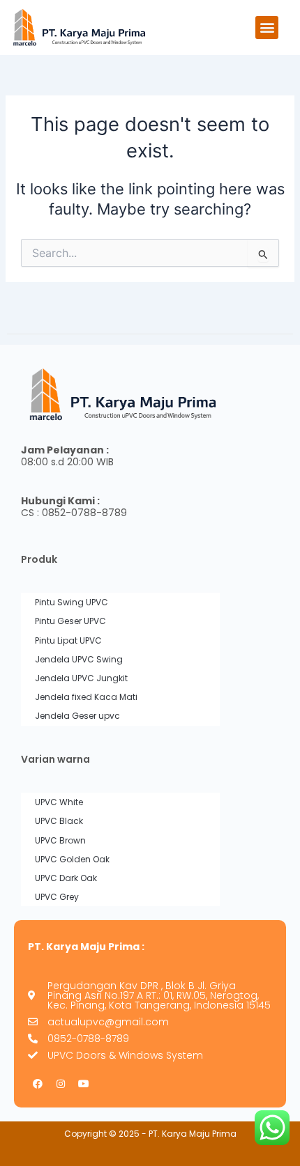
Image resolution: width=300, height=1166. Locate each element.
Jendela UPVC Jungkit (81, 678)
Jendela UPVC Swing (79, 659)
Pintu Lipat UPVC (68, 640)
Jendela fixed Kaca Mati (86, 697)
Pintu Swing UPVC (71, 602)
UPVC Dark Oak (66, 878)
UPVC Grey (57, 897)
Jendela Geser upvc (77, 716)
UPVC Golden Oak (72, 859)
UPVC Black (59, 821)
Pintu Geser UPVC (70, 621)
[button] (266, 27)
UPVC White (59, 802)
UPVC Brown (60, 840)
